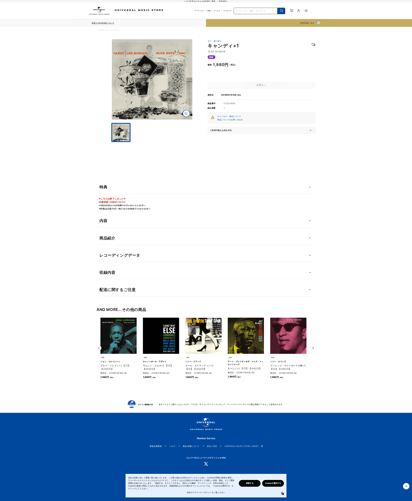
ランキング (227, 11)
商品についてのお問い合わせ (230, 119)
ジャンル (217, 11)
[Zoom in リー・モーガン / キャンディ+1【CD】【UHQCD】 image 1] (186, 113)
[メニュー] (306, 10)
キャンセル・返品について (229, 116)
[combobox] (259, 10)
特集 (209, 11)
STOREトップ (103, 30)
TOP (406, 486)
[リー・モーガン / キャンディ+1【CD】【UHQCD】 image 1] (152, 79)
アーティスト (200, 11)
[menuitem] (152, 145)
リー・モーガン (214, 41)
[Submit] (281, 10)
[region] (103, 23)
